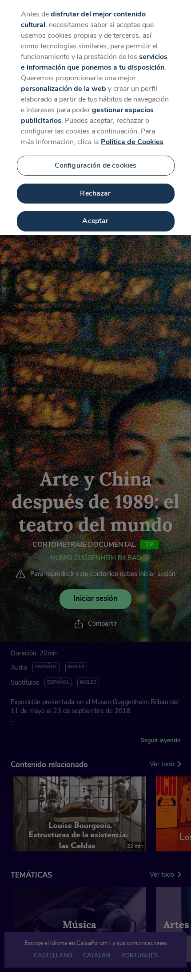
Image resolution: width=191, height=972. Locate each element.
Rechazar (95, 193)
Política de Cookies (132, 142)
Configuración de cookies (96, 165)
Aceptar (95, 221)
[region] (95, 117)
